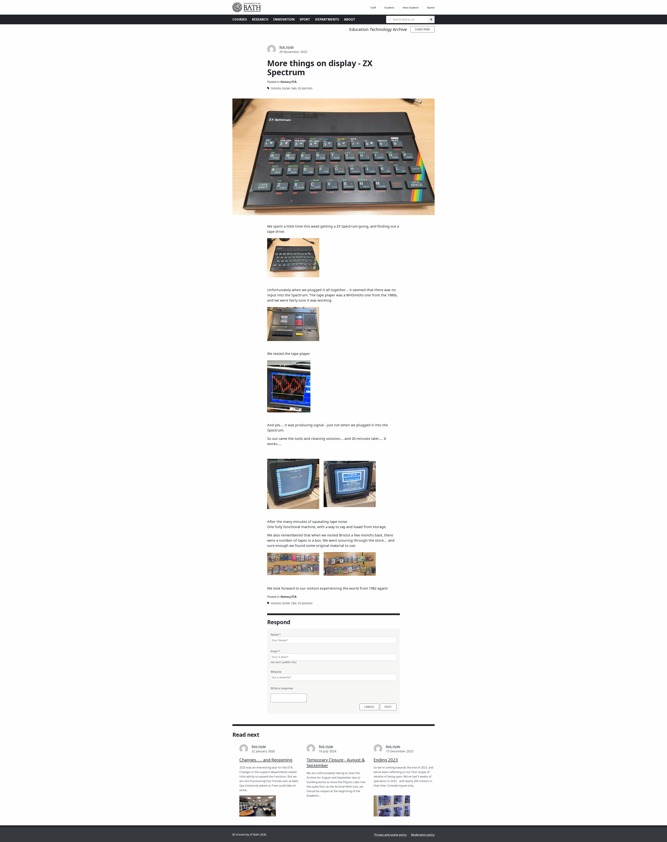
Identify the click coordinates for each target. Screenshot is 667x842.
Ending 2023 (386, 760)
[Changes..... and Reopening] (257, 805)
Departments (327, 19)
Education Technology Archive (378, 29)
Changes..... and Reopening (265, 760)
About (349, 19)
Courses (239, 19)
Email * (275, 651)
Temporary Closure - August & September (336, 762)
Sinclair (286, 88)
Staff (373, 7)
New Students (411, 7)
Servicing (276, 88)
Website (276, 672)
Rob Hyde (286, 47)
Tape (294, 88)
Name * (276, 634)
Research (260, 19)
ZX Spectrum (305, 88)
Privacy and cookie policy (390, 835)
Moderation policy (423, 835)
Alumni (431, 7)
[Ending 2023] (392, 805)
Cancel (369, 707)
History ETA (289, 82)
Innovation (284, 19)
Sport (305, 19)
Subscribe (422, 29)
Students (389, 7)
